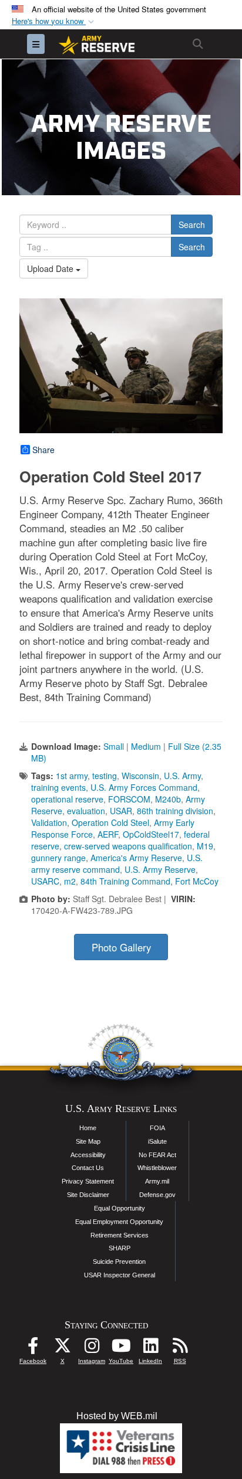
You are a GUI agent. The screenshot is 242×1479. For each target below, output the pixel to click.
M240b (168, 799)
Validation (49, 822)
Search (192, 224)
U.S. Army (182, 775)
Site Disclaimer (88, 1194)
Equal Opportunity (119, 1208)
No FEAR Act (157, 1154)
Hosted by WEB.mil (116, 1416)
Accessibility (88, 1154)
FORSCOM (129, 799)
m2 (70, 881)
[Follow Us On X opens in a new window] (62, 1349)
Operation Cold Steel (110, 822)
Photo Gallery (121, 947)
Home (87, 1127)
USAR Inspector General (119, 1275)
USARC (45, 881)
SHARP (119, 1248)
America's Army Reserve (136, 857)
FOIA (157, 1127)
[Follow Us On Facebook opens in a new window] (33, 1349)
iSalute (157, 1141)
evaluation (86, 811)
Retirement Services (119, 1235)
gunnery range (58, 857)
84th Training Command (125, 881)
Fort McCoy (197, 881)
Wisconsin (140, 775)
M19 (205, 846)
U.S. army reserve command (117, 863)
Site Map (88, 1141)
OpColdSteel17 (151, 834)
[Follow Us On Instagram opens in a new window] (91, 1349)
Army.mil (157, 1181)
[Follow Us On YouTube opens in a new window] (121, 1349)
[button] (54, 21)
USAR (121, 811)
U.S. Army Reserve (160, 869)
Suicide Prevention (119, 1261)
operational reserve (67, 799)
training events (58, 787)
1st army (72, 775)
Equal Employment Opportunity (119, 1221)
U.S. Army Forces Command (143, 787)
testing (104, 775)
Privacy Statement (88, 1181)
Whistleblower (157, 1167)
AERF (108, 834)
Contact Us (88, 1167)
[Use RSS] (179, 1349)
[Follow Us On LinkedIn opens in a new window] (150, 1349)
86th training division (175, 811)
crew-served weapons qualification (128, 846)
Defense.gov (157, 1194)
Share (43, 449)
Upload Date (51, 268)
